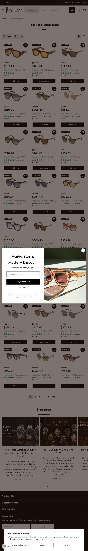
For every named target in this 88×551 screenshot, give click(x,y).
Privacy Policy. (39, 539)
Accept (42, 545)
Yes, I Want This (23, 281)
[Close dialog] (83, 250)
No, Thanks (23, 287)
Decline (66, 545)
